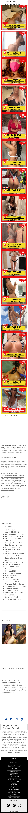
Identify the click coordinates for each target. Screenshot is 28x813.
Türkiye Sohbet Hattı (14, 797)
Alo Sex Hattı (14, 784)
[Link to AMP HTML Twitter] (6, 720)
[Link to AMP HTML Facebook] (11, 720)
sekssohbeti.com (14, 811)
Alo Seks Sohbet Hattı (14, 787)
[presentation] (24, 634)
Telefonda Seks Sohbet (14, 796)
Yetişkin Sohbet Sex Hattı (14, 779)
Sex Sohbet (14, 794)
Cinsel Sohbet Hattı (14, 776)
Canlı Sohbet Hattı (14, 791)
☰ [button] (2, 2)
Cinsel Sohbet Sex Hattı (14, 778)
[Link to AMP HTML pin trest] (22, 720)
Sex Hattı (14, 783)
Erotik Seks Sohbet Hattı (14, 792)
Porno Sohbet (14, 786)
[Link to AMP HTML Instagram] (16, 720)
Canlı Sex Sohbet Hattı (14, 789)
